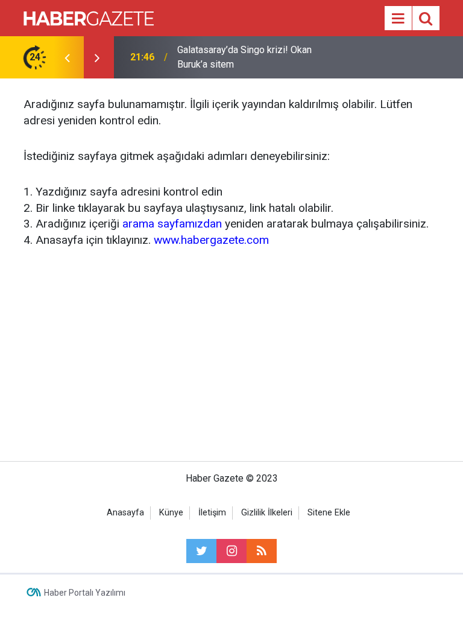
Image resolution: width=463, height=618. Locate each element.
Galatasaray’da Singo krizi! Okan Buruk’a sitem (244, 57)
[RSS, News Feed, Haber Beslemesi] (262, 551)
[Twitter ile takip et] (201, 551)
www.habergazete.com (211, 240)
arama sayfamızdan (172, 224)
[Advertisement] (231, 352)
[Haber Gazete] (89, 17)
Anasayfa (125, 513)
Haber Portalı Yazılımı (84, 592)
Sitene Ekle (328, 513)
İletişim (212, 513)
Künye (171, 513)
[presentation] (67, 57)
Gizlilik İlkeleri (266, 513)
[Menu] (398, 18)
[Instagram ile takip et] (231, 551)
